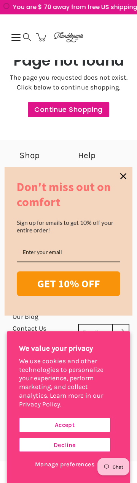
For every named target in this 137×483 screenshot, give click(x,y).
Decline (65, 444)
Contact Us (29, 328)
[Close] (123, 176)
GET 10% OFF (68, 283)
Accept (65, 424)
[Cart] (42, 37)
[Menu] (16, 37)
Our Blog (25, 316)
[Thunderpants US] (68, 37)
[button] (27, 37)
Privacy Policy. (40, 404)
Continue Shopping (68, 109)
